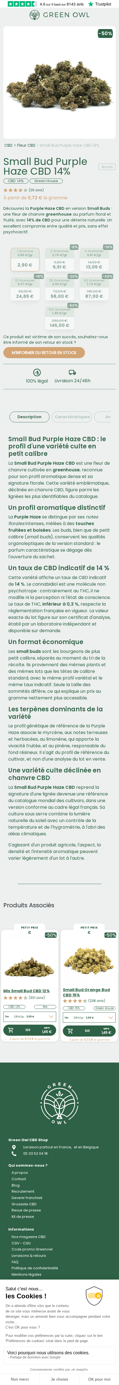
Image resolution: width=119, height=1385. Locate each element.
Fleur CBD (26, 145)
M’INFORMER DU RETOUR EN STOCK (44, 352)
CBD (8, 145)
